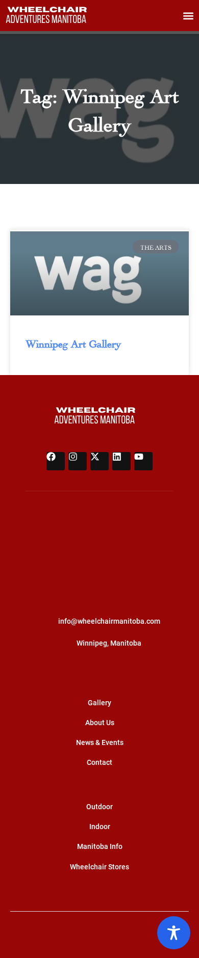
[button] (188, 15)
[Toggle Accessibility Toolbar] (173, 932)
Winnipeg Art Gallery (73, 342)
